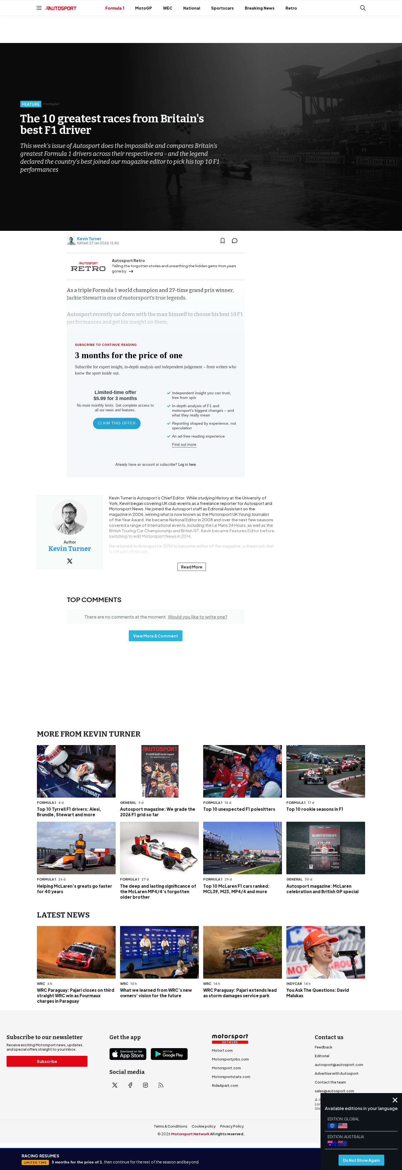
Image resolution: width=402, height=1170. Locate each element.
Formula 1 (114, 7)
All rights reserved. (227, 1134)
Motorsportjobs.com (230, 1059)
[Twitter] (69, 561)
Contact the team (330, 1082)
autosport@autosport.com (339, 1064)
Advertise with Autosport (337, 1073)
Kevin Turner (89, 238)
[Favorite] (222, 240)
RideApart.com (225, 1085)
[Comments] (236, 240)
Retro (291, 7)
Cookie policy (204, 1126)
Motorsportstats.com (231, 1076)
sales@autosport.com (334, 1091)
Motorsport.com (226, 1068)
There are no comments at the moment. (155, 617)
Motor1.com (222, 1050)
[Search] (362, 7)
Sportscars (222, 7)
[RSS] (160, 1085)
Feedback (323, 1047)
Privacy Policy (232, 1126)
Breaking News (260, 7)
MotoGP (143, 7)
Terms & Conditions (170, 1126)
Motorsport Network (190, 1134)
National (191, 7)
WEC (167, 7)
